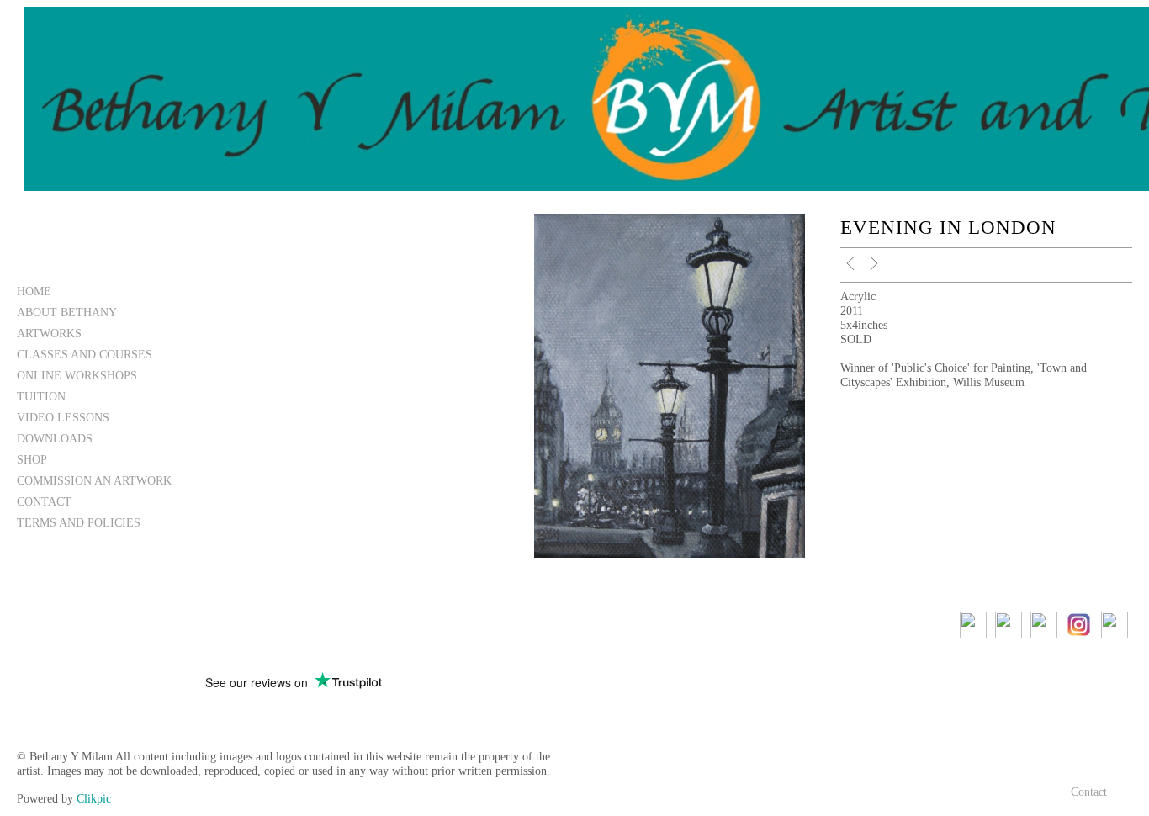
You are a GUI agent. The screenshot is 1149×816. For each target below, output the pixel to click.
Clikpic (94, 798)
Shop (32, 459)
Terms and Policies (78, 522)
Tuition (41, 396)
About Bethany (67, 312)
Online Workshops (77, 375)
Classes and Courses (84, 354)
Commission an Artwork (94, 480)
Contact (44, 501)
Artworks (49, 333)
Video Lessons (63, 417)
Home (34, 291)
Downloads (55, 438)
